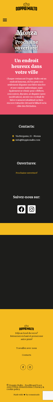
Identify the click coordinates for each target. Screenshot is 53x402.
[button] (4, 20)
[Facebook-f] (23, 367)
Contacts (26, 355)
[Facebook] (21, 209)
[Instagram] (32, 209)
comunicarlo (34, 395)
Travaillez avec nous (26, 348)
